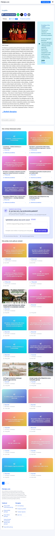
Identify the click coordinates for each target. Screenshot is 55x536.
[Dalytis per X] (21, 14)
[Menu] (52, 2)
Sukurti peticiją (42, 230)
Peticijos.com (5, 2)
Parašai (14, 19)
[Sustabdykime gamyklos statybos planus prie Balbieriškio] (40, 167)
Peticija (5, 19)
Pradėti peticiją (45, 2)
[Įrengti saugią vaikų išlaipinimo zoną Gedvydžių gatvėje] (40, 192)
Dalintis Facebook (10, 14)
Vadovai (4, 503)
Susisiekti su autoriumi (9, 120)
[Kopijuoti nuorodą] (28, 14)
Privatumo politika (25, 19)
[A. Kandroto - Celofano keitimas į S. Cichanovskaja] (14, 142)
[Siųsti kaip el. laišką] (25, 14)
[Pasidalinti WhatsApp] (18, 14)
